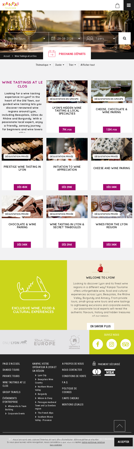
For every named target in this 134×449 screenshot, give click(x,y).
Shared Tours (11, 369)
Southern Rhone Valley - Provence (44, 418)
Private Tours (11, 376)
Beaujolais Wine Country (44, 381)
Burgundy (42, 394)
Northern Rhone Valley (44, 388)
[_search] (124, 38)
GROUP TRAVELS (11, 392)
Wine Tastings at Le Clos (14, 384)
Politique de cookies (69, 390)
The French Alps (45, 413)
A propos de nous (73, 363)
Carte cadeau (70, 398)
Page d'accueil (11, 363)
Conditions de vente (74, 376)
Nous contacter (72, 369)
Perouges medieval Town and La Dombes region (45, 405)
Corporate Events (16, 413)
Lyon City (41, 375)
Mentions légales (72, 404)
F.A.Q (65, 382)
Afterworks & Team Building (15, 408)
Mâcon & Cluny (44, 398)
